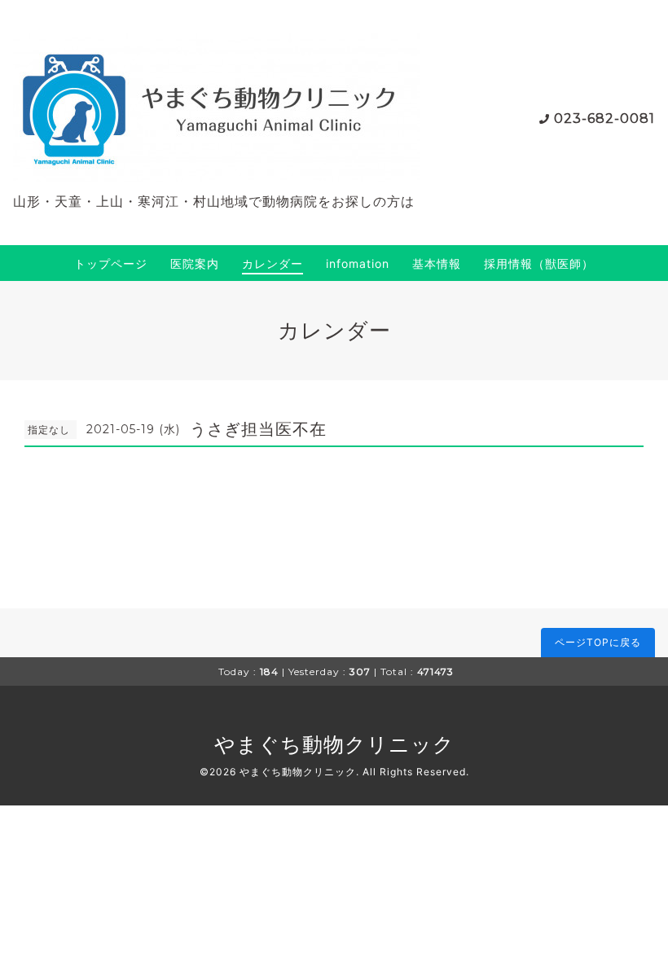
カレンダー (272, 263)
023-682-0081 (604, 118)
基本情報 (436, 263)
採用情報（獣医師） (539, 263)
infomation (357, 263)
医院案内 (194, 263)
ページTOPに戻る (598, 642)
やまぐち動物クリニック (334, 744)
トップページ (110, 263)
